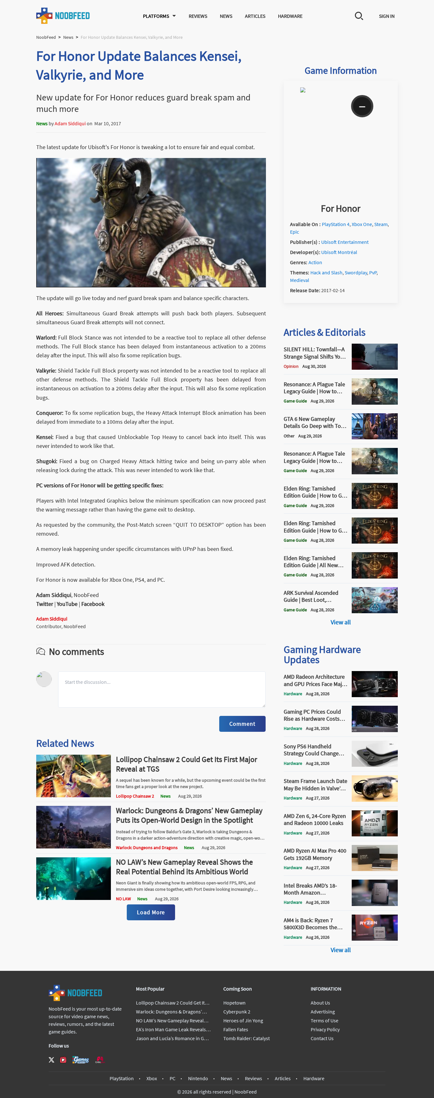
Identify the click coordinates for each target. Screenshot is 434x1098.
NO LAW (123, 899)
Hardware (290, 16)
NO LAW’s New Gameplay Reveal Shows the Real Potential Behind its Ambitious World (184, 866)
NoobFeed (46, 37)
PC (172, 1078)
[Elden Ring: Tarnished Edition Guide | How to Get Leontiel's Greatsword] (375, 507)
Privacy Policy (325, 1029)
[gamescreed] (80, 1060)
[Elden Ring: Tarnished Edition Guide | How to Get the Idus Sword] (375, 542)
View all (341, 622)
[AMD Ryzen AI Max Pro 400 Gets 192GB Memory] (375, 869)
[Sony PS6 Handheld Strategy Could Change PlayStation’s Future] (375, 765)
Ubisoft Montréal (339, 252)
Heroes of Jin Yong (243, 1020)
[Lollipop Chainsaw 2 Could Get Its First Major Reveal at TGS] (73, 795)
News (226, 16)
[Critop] (100, 1060)
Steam (381, 224)
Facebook (93, 603)
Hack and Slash (326, 272)
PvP (372, 272)
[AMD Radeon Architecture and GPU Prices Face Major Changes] (375, 695)
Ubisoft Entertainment (345, 242)
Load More (151, 912)
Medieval (299, 280)
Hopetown (234, 1002)
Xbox (151, 1078)
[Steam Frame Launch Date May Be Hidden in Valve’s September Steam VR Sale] (375, 800)
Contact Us (322, 1038)
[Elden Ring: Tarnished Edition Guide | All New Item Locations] (375, 576)
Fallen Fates (235, 1029)
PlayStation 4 (335, 224)
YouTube (67, 603)
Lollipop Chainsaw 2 (135, 796)
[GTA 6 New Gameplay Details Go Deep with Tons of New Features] (375, 437)
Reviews (198, 16)
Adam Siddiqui (70, 123)
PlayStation (122, 1078)
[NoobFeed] (63, 16)
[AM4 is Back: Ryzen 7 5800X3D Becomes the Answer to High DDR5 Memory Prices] (375, 939)
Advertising (323, 1011)
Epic (294, 232)
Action (315, 262)
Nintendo (198, 1078)
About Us (320, 1002)
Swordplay (356, 272)
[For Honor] (340, 195)
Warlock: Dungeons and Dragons (147, 847)
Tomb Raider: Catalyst (246, 1038)
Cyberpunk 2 (236, 1011)
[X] (51, 1060)
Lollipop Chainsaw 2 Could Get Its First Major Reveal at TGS (186, 764)
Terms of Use (324, 1020)
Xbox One (362, 224)
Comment (242, 723)
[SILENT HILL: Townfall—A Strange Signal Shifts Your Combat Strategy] (375, 368)
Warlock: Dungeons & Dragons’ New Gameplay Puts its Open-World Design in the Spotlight (189, 815)
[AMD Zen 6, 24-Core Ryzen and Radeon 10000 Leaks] (375, 834)
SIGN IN (387, 16)
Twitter (44, 603)
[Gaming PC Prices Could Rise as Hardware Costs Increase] (375, 730)
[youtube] (63, 1060)
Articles (255, 16)
